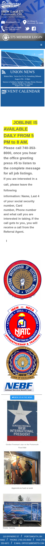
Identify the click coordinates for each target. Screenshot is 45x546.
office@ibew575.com (12, 22)
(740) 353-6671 (14, 29)
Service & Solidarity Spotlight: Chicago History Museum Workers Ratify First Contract (22, 83)
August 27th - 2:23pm (22, 86)
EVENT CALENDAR (22, 91)
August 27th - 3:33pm (22, 79)
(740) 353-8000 (16, 28)
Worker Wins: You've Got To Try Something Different (22, 76)
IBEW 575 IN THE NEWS (23, 397)
